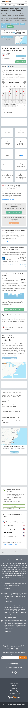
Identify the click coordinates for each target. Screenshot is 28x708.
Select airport (14, 683)
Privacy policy (14, 691)
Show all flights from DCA (8, 199)
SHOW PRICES (20, 61)
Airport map (14, 685)
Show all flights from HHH (8, 241)
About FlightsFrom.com (14, 693)
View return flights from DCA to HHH (11, 115)
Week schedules (15, 23)
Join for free (14, 506)
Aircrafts (3, 26)
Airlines (22, 23)
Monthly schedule (5, 23)
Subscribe (23, 658)
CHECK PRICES (14, 452)
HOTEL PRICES (14, 223)
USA (2, 551)
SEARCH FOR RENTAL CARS (14, 212)
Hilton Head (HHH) (11, 551)
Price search (10, 26)
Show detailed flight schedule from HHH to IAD (14, 264)
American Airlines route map (10, 544)
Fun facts (14, 688)
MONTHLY (4, 66)
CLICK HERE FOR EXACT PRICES (13, 309)
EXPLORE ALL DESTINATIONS (9, 358)
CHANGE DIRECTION (8, 37)
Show (21, 155)
